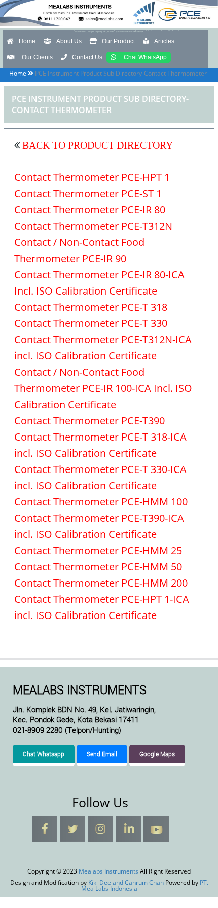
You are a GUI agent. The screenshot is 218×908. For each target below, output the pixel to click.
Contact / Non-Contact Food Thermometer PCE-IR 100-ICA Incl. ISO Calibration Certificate (103, 388)
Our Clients (37, 57)
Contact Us (87, 57)
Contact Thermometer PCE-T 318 (90, 307)
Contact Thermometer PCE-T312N (93, 226)
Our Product (118, 41)
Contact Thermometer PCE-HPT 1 (92, 177)
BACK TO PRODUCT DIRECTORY (96, 145)
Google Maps (157, 754)
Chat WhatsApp (145, 57)
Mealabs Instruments (109, 27)
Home (27, 41)
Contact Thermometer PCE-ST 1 (88, 193)
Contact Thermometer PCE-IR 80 (89, 209)
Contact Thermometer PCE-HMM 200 (101, 583)
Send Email (102, 754)
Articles (164, 41)
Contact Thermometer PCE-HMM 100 (101, 502)
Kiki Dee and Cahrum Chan (126, 882)
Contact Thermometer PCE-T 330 (90, 323)
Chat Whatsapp (43, 754)
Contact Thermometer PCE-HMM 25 (98, 550)
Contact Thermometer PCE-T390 (89, 420)
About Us (69, 41)
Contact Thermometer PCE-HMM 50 (98, 566)
